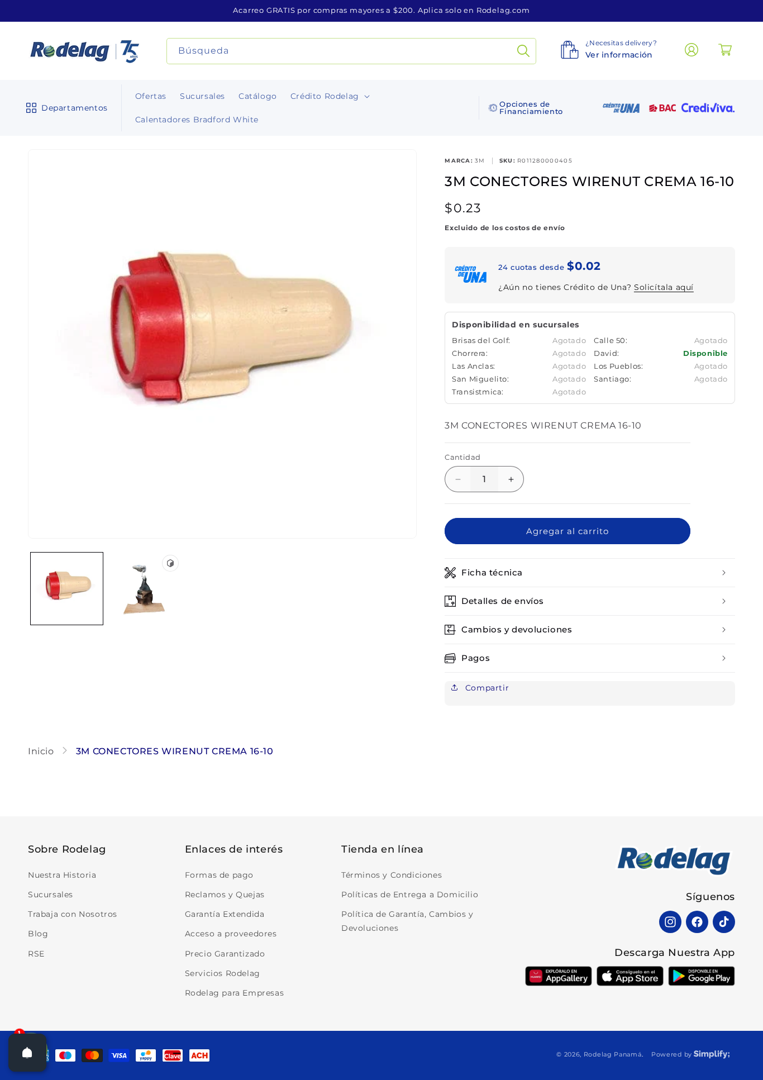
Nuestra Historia (62, 875)
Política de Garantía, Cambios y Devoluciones (407, 921)
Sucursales (50, 894)
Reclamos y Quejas (225, 894)
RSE (36, 954)
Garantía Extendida (225, 914)
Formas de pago (219, 875)
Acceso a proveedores (231, 934)
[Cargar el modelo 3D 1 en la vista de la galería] (144, 589)
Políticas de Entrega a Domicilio (409, 894)
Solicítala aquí (664, 287)
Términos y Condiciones (391, 875)
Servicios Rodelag (222, 973)
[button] (64, 108)
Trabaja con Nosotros (72, 914)
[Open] (27, 1053)
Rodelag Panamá (613, 1054)
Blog (38, 934)
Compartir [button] (485, 688)
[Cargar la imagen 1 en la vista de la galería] (67, 589)
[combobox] (351, 51)
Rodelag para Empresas (234, 993)
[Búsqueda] (523, 51)
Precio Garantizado (225, 954)
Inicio (42, 751)
